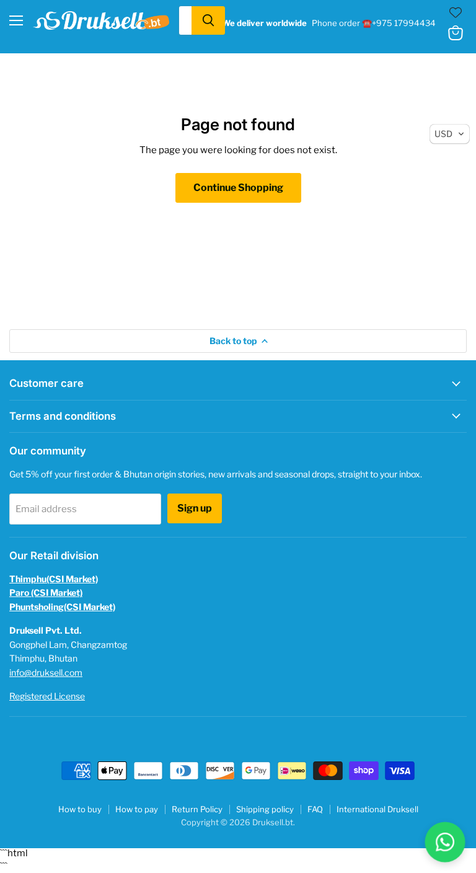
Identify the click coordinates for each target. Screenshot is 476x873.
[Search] (208, 20)
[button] (450, 134)
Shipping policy (265, 809)
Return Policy (197, 809)
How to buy (80, 809)
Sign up (194, 508)
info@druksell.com (45, 672)
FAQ (315, 809)
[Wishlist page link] (455, 12)
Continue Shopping (238, 187)
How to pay (136, 809)
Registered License (47, 696)
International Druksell (377, 809)
